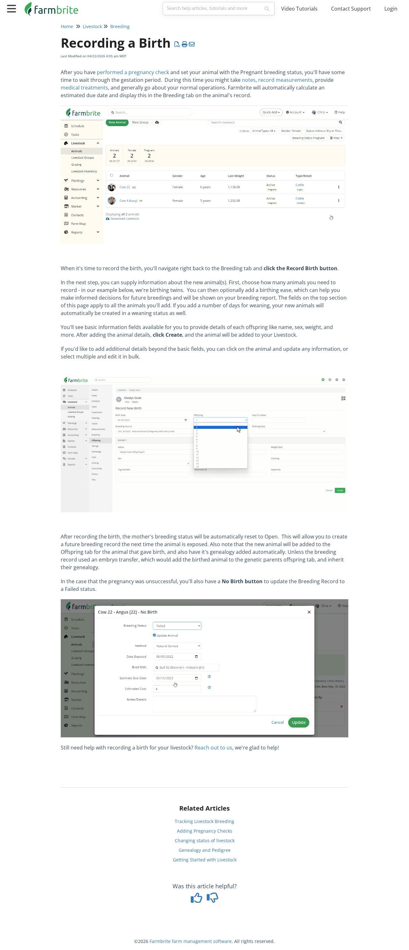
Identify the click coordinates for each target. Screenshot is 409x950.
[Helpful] (197, 900)
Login (390, 8)
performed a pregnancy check (133, 72)
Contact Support (351, 8)
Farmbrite (160, 941)
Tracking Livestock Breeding (204, 821)
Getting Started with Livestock (204, 860)
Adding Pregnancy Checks (204, 831)
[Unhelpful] (212, 900)
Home (67, 26)
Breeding (120, 26)
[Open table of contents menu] (13, 8)
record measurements (285, 79)
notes (249, 79)
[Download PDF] (177, 44)
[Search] (267, 8)
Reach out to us (213, 747)
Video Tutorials (299, 8)
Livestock (92, 26)
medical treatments (84, 87)
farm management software (202, 941)
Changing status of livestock (205, 840)
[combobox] (212, 8)
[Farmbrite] (52, 5)
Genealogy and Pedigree (205, 850)
